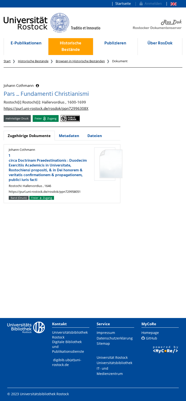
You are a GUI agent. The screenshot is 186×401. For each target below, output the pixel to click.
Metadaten (69, 135)
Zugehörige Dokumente (29, 135)
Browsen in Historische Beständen (80, 61)
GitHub (151, 338)
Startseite (123, 3)
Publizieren (115, 43)
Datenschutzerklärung (115, 338)
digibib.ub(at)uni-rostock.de (66, 362)
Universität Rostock (112, 357)
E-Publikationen (26, 43)
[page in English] (171, 3)
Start (7, 61)
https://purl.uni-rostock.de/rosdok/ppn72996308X (46, 108)
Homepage (150, 332)
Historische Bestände (70, 46)
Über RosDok (159, 43)
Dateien (94, 135)
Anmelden (152, 3)
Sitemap (103, 343)
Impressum (106, 332)
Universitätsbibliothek (114, 362)
